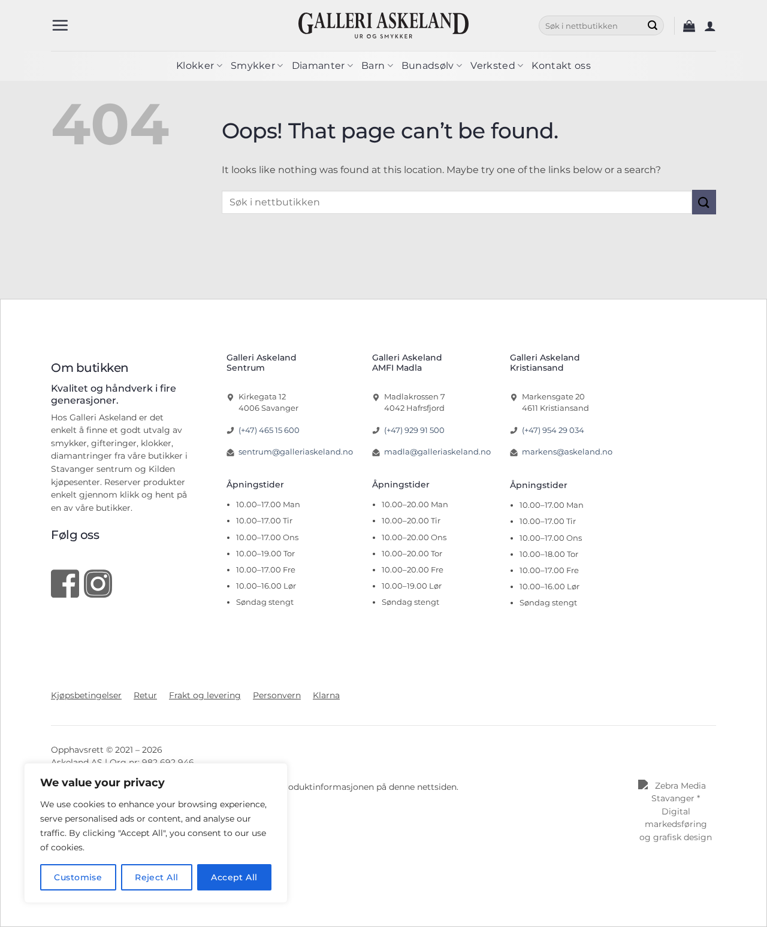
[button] (60, 25)
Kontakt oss (561, 65)
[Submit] (652, 26)
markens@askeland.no (567, 451)
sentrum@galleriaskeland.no (295, 451)
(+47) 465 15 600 (269, 430)
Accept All (234, 877)
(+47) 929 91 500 (414, 430)
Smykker (253, 65)
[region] (156, 833)
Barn (373, 65)
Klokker (195, 65)
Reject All (156, 877)
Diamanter (318, 65)
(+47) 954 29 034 (553, 430)
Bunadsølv (427, 65)
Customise (78, 877)
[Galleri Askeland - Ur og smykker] (383, 25)
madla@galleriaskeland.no (437, 451)
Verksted (492, 65)
